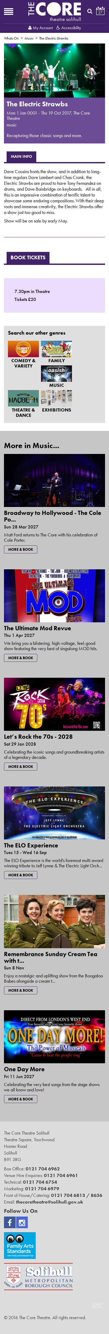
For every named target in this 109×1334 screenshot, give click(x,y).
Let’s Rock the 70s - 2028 (38, 737)
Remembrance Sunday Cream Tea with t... (50, 957)
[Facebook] (10, 1222)
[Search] (90, 11)
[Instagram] (22, 1222)
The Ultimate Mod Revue (37, 628)
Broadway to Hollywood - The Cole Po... (52, 516)
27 (100, 12)
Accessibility (70, 27)
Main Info (21, 156)
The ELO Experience (31, 845)
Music (29, 38)
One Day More (24, 1069)
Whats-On (11, 38)
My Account (43, 27)
